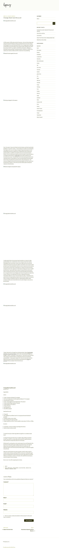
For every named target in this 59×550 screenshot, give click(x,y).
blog (28, 359)
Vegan (38, 112)
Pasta (38, 84)
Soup (38, 104)
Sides (38, 99)
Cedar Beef (17, 155)
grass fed (28, 467)
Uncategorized (39, 110)
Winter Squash (39, 117)
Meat (38, 78)
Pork (38, 89)
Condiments (39, 56)
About (38, 18)
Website (5, 509)
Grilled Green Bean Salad (41, 39)
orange (7, 468)
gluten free (22, 467)
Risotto (38, 93)
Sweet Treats (39, 108)
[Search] (54, 23)
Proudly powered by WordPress (9, 547)
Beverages (39, 50)
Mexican (38, 80)
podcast (5, 360)
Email (5, 503)
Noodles (38, 82)
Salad (38, 95)
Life (37, 76)
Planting (38, 86)
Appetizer (39, 45)
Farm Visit (39, 67)
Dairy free (39, 58)
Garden (38, 71)
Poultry (38, 91)
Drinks (38, 63)
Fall (37, 65)
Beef (6, 466)
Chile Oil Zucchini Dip (41, 33)
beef (6, 467)
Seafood (38, 97)
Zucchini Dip (39, 35)
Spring (38, 106)
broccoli (10, 467)
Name (5, 497)
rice (15, 468)
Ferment (38, 69)
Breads (38, 52)
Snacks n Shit (39, 102)
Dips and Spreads (40, 61)
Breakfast (39, 54)
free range (16, 467)
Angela (13, 16)
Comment (6, 482)
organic (11, 468)
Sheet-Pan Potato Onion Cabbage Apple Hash (45, 37)
